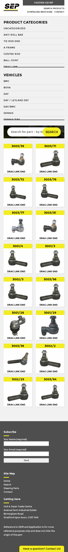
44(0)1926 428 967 (43, 2)
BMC (6, 81)
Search (52, 132)
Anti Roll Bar (13, 35)
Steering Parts (11, 488)
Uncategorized (15, 28)
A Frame (9, 47)
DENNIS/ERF (12, 119)
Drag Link (11, 67)
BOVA (7, 87)
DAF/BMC (10, 106)
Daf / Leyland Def (16, 100)
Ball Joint (11, 60)
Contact (59, 12)
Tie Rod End (12, 41)
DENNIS (9, 113)
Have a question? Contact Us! (42, 548)
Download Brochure (39, 12)
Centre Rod (12, 54)
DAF (6, 94)
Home (7, 481)
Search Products (54, 8)
